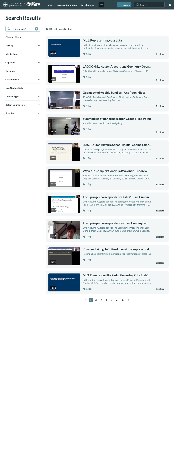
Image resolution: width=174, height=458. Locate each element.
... (117, 66)
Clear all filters (13, 37)
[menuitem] (49, 4)
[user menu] (170, 4)
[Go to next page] (129, 300)
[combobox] (22, 28)
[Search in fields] (36, 29)
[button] (87, 53)
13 (123, 299)
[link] (124, 4)
